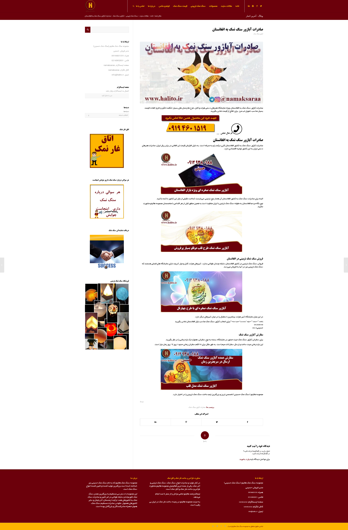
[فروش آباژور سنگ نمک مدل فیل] (346, 265)
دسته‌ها (126, 111)
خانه (151, 16)
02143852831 (118, 60)
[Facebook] (257, 6)
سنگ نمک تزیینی (132, 16)
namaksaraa (109, 65)
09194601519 (118, 55)
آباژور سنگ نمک (118, 16)
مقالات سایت (143, 16)
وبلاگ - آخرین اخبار (254, 15)
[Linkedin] (249, 6)
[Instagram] (253, 6)
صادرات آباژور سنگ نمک (197, 407)
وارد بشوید (244, 459)
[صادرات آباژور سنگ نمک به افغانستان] (201, 72)
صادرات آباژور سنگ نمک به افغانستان (237, 30)
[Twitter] (261, 6)
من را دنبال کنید (107, 95)
